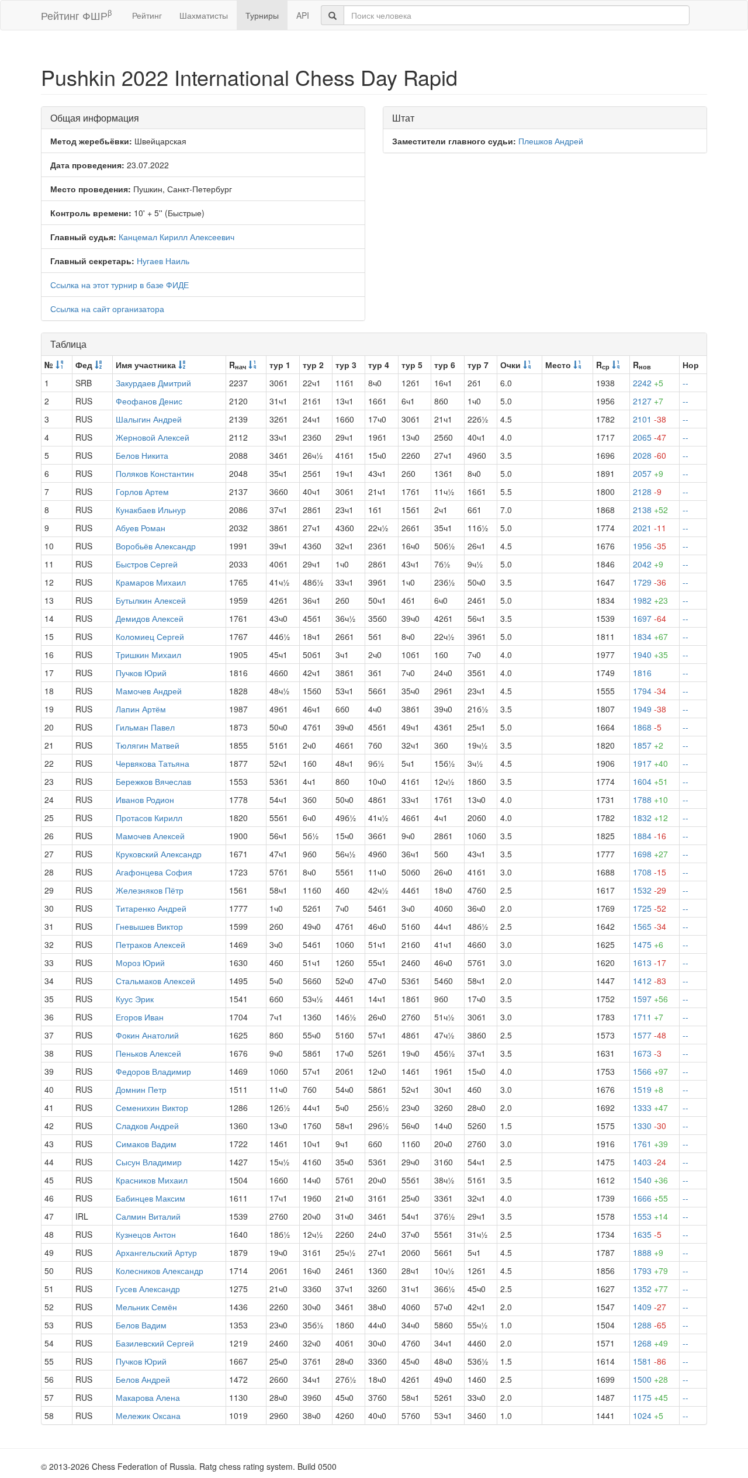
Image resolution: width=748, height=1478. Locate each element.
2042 (648, 564)
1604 (650, 781)
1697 (649, 618)
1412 (649, 981)
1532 (649, 890)
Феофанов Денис (149, 401)
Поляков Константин (155, 473)
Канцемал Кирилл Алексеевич (176, 237)
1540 (650, 1180)
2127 (648, 401)
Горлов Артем (142, 491)
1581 (649, 1361)
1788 (650, 799)
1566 (650, 1071)
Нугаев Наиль (163, 260)
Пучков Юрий (141, 673)
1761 (650, 1144)
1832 (650, 817)
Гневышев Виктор (149, 926)
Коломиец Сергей (150, 636)
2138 (650, 509)
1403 (649, 1162)
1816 (642, 673)
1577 (649, 1035)
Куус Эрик (135, 999)
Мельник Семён (146, 1307)
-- (685, 383)
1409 (649, 1307)
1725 (649, 908)
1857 (648, 745)
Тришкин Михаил (148, 654)
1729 (649, 582)
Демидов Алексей (149, 618)
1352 (650, 1288)
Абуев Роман (140, 528)
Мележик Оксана (148, 1415)
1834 (650, 636)
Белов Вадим (141, 1325)
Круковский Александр (159, 854)
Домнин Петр (141, 1089)
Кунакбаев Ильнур (151, 509)
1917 (650, 763)
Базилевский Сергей (155, 1343)
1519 (648, 1089)
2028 (649, 455)
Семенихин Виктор (152, 1107)
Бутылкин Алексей (151, 600)
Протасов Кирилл (149, 817)
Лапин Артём (141, 709)
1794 (649, 691)
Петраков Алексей (150, 944)
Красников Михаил (152, 1180)
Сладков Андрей (147, 1125)
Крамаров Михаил (151, 582)
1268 (650, 1343)
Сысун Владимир (149, 1162)
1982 (650, 600)
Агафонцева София (154, 872)
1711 (648, 1017)
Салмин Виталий (148, 1216)
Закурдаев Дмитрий (153, 383)
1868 (647, 727)
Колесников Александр (159, 1270)
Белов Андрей (143, 1379)
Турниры (262, 15)
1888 (648, 1252)
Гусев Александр (148, 1288)
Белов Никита (142, 455)
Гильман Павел (145, 727)
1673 (647, 1053)
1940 (650, 654)
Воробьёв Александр (156, 546)
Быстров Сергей (147, 564)
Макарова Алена (148, 1397)
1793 (650, 1270)
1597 (650, 999)
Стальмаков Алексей (155, 981)
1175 (650, 1397)
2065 (649, 437)
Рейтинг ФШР (76, 15)
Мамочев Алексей (150, 836)
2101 (649, 419)
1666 (650, 1198)
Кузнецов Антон (146, 1234)
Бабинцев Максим (150, 1198)
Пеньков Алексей (148, 1053)
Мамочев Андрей (149, 691)
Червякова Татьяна (152, 763)
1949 (649, 709)
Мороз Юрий (140, 962)
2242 (648, 383)
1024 (648, 1415)
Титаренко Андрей (151, 908)
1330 (649, 1125)
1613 (649, 962)
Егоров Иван (140, 1017)
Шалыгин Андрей (149, 419)
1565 (649, 926)
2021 (649, 528)
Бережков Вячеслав (153, 781)
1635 (647, 1234)
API (302, 15)
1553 (650, 1216)
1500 (650, 1379)
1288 (649, 1325)
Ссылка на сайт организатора (107, 308)
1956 (649, 546)
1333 (650, 1107)
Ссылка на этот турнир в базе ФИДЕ (119, 284)
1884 (649, 836)
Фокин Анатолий (147, 1035)
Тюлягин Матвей (147, 745)
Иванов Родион (145, 799)
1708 (649, 872)
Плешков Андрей (550, 141)
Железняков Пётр (149, 890)
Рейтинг (147, 15)
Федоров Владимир (153, 1071)
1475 (648, 944)
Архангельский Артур (156, 1252)
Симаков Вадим (146, 1144)
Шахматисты (203, 15)
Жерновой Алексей (152, 437)
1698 (650, 854)
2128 (647, 491)
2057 (648, 473)
